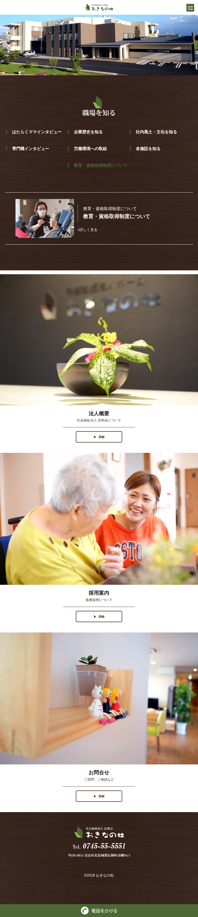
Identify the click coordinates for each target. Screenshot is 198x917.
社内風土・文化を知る (156, 132)
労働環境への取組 (90, 148)
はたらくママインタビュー (37, 132)
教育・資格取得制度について (101, 165)
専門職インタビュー (30, 148)
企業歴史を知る (88, 132)
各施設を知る (148, 148)
